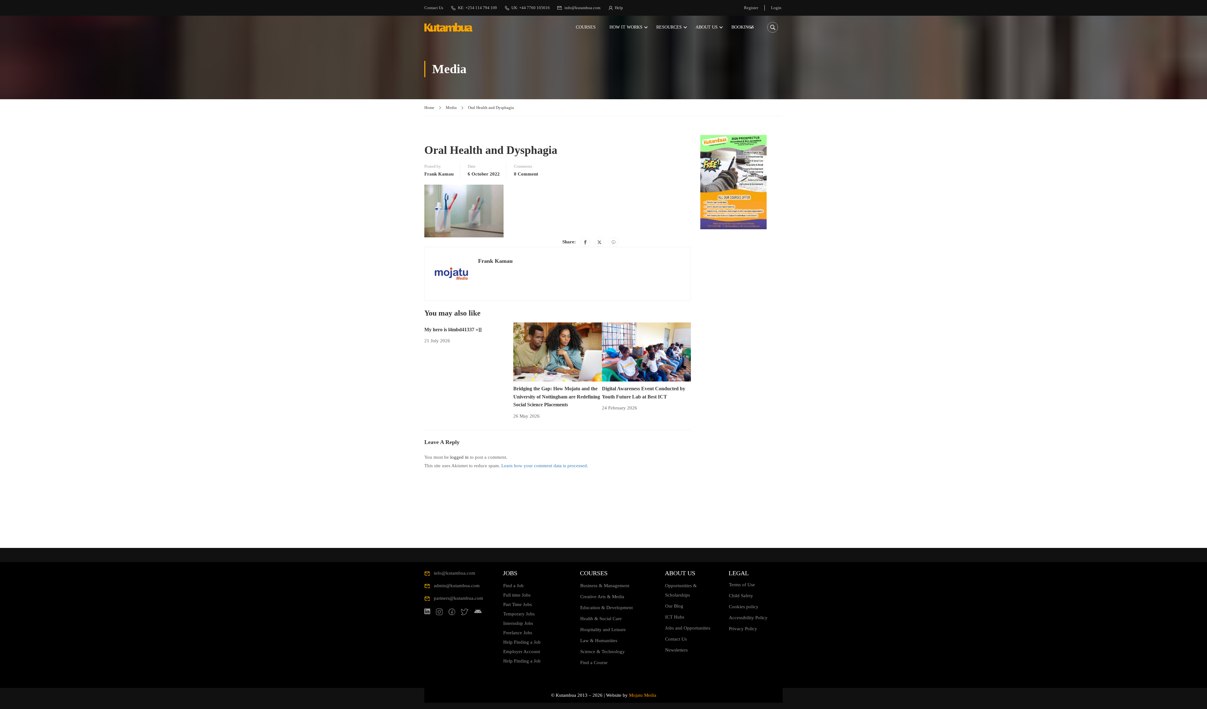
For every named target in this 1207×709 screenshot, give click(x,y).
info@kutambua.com (582, 7)
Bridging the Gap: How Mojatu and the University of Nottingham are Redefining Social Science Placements (556, 396)
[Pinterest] (613, 242)
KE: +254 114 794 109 (477, 7)
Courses (586, 27)
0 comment (526, 173)
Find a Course (594, 662)
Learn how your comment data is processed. (544, 465)
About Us (707, 27)
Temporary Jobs (519, 613)
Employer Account (521, 651)
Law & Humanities (598, 640)
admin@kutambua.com (457, 585)
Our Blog (674, 606)
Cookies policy (743, 606)
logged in (459, 457)
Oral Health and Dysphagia (491, 107)
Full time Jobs (517, 595)
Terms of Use (742, 584)
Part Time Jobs (517, 604)
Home (429, 107)
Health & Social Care (601, 618)
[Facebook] (585, 242)
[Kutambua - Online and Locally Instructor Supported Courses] (448, 27)
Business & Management (604, 585)
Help (619, 7)
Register (751, 7)
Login (776, 7)
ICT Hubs (674, 617)
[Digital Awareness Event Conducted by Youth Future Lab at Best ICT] (646, 351)
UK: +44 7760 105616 (530, 7)
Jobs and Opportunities (687, 628)
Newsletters (676, 649)
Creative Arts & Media (602, 596)
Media (451, 107)
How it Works (625, 27)
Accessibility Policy (748, 617)
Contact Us (433, 7)
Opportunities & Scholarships (681, 590)
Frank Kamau (439, 173)
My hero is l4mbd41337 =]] (453, 329)
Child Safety (741, 595)
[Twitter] (599, 242)
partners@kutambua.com (458, 598)
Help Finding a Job (522, 642)
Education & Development (606, 607)
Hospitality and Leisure (603, 629)
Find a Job (513, 585)
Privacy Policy (743, 628)
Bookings (742, 27)
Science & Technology (602, 651)
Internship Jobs (518, 623)
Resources (669, 27)
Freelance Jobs (517, 632)
